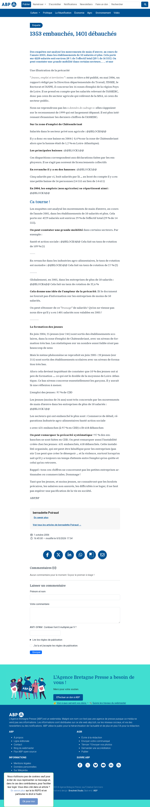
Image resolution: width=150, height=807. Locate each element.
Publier (26, 4)
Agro (89, 12)
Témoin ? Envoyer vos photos (96, 744)
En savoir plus (18, 790)
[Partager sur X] (58, 554)
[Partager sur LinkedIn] (69, 554)
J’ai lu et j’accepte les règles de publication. (55, 645)
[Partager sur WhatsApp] (80, 554)
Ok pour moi (29, 801)
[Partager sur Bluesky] (91, 554)
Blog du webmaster (24, 748)
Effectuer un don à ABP (68, 697)
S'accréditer (55, 4)
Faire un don (102, 4)
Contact (18, 744)
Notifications (70, 4)
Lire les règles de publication (47, 639)
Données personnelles (25, 766)
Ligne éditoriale (21, 741)
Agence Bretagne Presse (70, 787)
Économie (79, 12)
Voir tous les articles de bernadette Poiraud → (57, 525)
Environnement (103, 12)
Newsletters (86, 4)
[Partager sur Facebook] (47, 554)
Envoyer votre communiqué (95, 741)
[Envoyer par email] (102, 554)
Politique (47, 12)
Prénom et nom (38, 591)
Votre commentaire (39, 604)
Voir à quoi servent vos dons (72, 703)
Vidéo (117, 12)
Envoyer (36, 652)
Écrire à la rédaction (91, 737)
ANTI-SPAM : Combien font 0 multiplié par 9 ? (53, 627)
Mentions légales (22, 763)
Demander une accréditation (96, 748)
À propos (18, 737)
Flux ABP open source (25, 751)
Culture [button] (34, 12)
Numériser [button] (38, 4)
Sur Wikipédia (21, 770)
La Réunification (63, 12)
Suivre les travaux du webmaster (109, 703)
